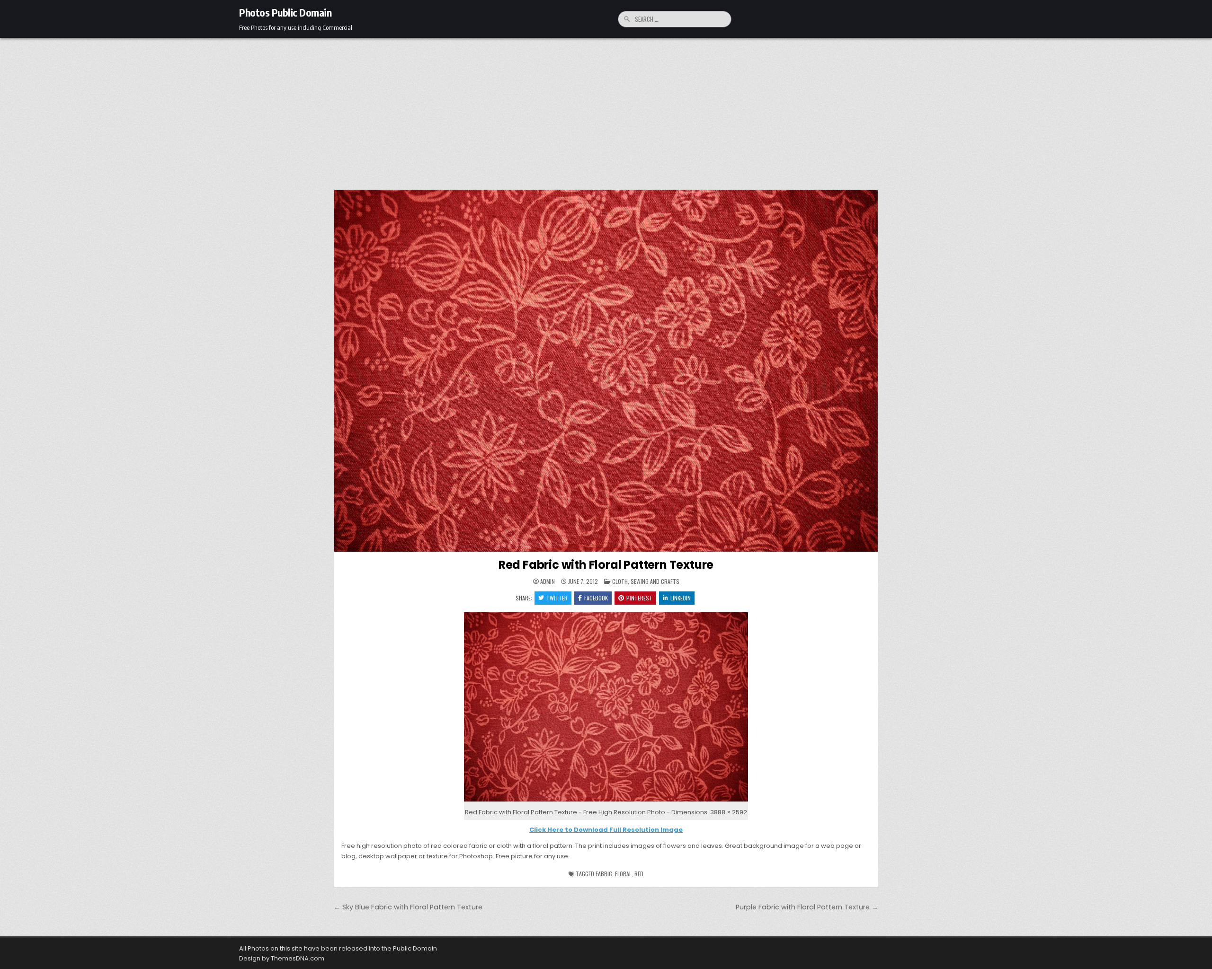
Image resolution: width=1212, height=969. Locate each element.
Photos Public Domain (285, 12)
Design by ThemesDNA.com (281, 958)
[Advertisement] (606, 109)
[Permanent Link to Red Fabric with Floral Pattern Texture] (606, 371)
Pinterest (639, 598)
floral (623, 874)
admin (547, 581)
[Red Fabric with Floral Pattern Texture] (606, 801)
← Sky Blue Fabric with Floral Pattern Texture (408, 907)
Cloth (620, 581)
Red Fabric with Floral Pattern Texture (606, 565)
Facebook (596, 598)
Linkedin (680, 598)
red (638, 874)
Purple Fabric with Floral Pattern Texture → (807, 907)
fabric (604, 874)
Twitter (557, 598)
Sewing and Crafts (655, 581)
